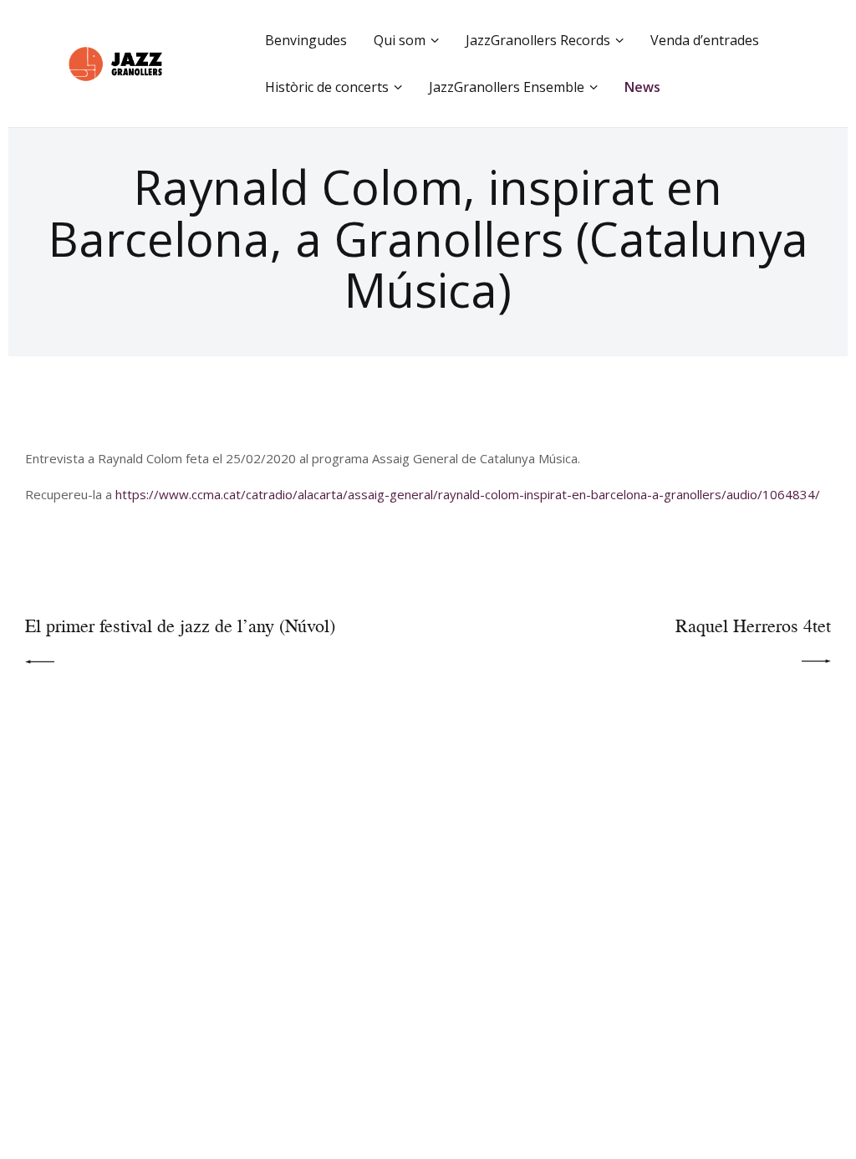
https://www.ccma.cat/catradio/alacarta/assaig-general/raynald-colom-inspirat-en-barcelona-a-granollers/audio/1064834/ (467, 494)
